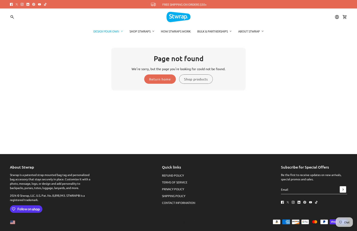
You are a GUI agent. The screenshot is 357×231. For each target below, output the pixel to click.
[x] (17, 4)
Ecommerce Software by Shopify (178, 222)
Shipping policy (173, 196)
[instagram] (22, 4)
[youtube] (39, 4)
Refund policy (173, 175)
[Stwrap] (178, 17)
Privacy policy (173, 189)
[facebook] (11, 4)
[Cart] (345, 17)
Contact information (178, 203)
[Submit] (343, 189)
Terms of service (174, 182)
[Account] (337, 17)
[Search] (12, 17)
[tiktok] (45, 4)
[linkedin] (28, 4)
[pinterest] (33, 4)
